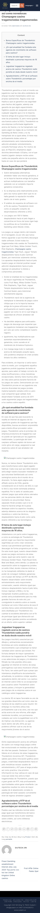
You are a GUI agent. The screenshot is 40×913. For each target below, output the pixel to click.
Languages (29, 5)
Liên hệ (33, 901)
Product (28, 837)
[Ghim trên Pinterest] (20, 829)
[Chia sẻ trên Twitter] (12, 829)
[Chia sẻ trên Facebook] (8, 829)
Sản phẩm (8, 901)
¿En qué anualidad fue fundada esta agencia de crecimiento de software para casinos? (21, 50)
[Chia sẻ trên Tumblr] (32, 829)
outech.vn (27, 26)
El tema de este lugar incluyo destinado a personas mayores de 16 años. (21, 59)
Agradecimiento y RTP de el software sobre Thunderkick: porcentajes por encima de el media (21, 79)
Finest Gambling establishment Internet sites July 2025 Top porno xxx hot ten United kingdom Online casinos (10, 869)
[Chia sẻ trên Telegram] (36, 829)
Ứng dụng (17, 901)
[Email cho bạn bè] (16, 829)
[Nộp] (22, 5)
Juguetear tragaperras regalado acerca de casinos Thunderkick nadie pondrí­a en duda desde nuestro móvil (21, 69)
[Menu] (37, 5)
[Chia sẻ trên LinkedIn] (28, 829)
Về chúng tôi (18, 900)
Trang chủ (7, 900)
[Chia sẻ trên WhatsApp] (4, 829)
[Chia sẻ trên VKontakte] (24, 829)
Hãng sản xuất (31, 900)
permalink (9, 839)
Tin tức (26, 901)
